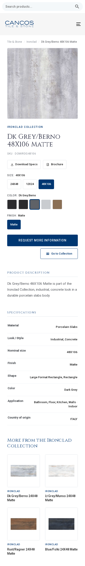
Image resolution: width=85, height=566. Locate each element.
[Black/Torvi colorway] (12, 204)
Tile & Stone (14, 41)
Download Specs (26, 164)
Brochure (57, 164)
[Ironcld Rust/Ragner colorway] (57, 204)
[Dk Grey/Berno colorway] (34, 204)
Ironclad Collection (25, 126)
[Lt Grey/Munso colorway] (46, 204)
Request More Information (42, 240)
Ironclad (32, 41)
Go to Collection (61, 253)
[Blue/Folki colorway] (23, 204)
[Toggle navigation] (68, 24)
